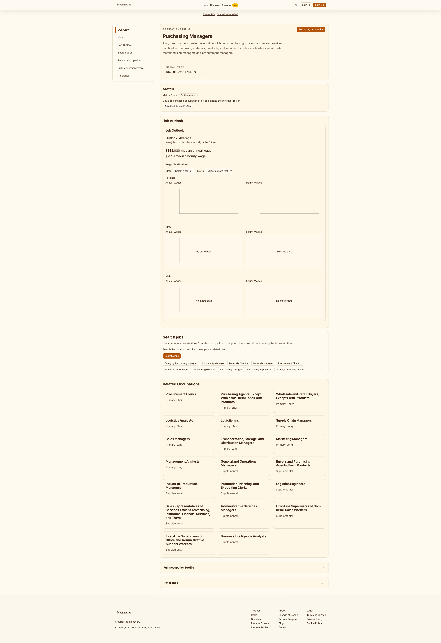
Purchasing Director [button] (204, 369)
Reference (123, 75)
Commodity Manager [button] (213, 363)
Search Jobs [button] (172, 355)
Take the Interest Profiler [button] (178, 106)
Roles (254, 614)
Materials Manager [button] (263, 363)
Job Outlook (125, 44)
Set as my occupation (311, 29)
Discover (256, 619)
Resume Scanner (260, 623)
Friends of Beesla (288, 614)
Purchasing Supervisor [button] (259, 369)
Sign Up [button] (319, 4)
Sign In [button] (306, 4)
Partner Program (288, 619)
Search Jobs (125, 52)
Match (121, 37)
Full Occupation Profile (131, 67)
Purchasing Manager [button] (231, 369)
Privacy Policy (315, 619)
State (168, 170)
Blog (281, 623)
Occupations (209, 14)
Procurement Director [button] (289, 363)
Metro (200, 170)
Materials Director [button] (238, 363)
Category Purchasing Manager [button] (181, 363)
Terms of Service (316, 614)
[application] (203, 202)
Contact (283, 627)
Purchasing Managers (227, 14)
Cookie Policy (314, 623)
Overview (123, 29)
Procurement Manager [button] (177, 369)
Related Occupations (130, 60)
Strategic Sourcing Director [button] (290, 369)
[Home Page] (150, 5)
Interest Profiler (260, 627)
